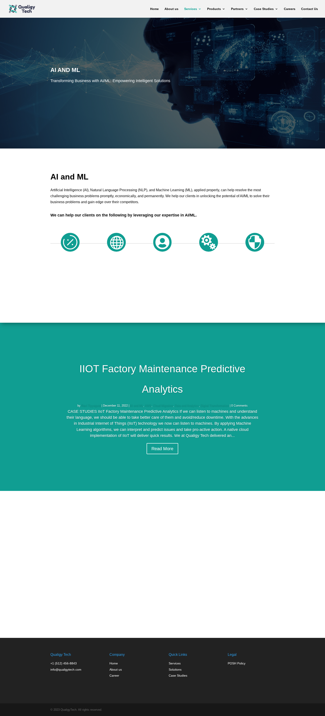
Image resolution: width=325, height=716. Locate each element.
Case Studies (264, 9)
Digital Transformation (215, 405)
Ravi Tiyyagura (91, 405)
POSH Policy (236, 663)
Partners (237, 9)
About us (171, 9)
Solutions (175, 669)
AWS (148, 405)
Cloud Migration (163, 405)
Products (214, 9)
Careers (289, 9)
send (250, 619)
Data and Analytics (187, 405)
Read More (162, 448)
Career (114, 675)
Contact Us (309, 9)
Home (154, 9)
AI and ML (136, 405)
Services (190, 9)
